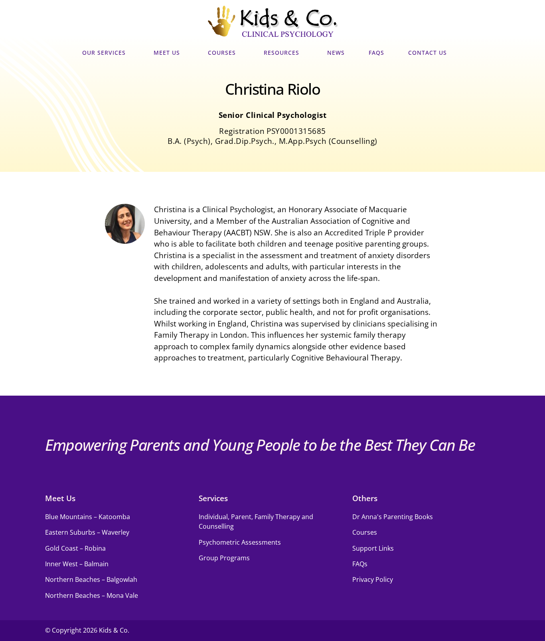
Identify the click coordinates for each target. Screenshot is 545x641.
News (336, 53)
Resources (281, 53)
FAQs (376, 53)
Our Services (104, 53)
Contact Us (427, 53)
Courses (222, 53)
